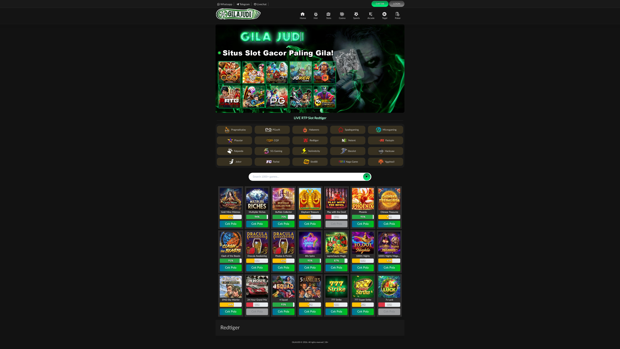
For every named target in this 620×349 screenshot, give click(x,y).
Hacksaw (389, 151)
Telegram (245, 4)
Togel (384, 18)
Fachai (276, 162)
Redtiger (314, 140)
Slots (328, 18)
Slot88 (314, 162)
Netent (352, 140)
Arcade (370, 18)
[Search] (367, 176)
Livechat (262, 4)
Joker (238, 162)
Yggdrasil (389, 162)
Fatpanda (238, 151)
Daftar (380, 4)
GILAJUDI (296, 342)
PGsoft (276, 130)
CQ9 (276, 140)
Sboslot (352, 151)
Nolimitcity (314, 151)
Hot (316, 18)
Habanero (314, 130)
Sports (356, 18)
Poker (398, 18)
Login (396, 4)
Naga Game (352, 162)
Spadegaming (352, 130)
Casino (342, 18)
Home (303, 18)
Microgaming (390, 130)
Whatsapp (226, 4)
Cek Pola (230, 223)
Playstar (238, 140)
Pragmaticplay (238, 130)
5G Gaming (276, 151)
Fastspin (389, 140)
